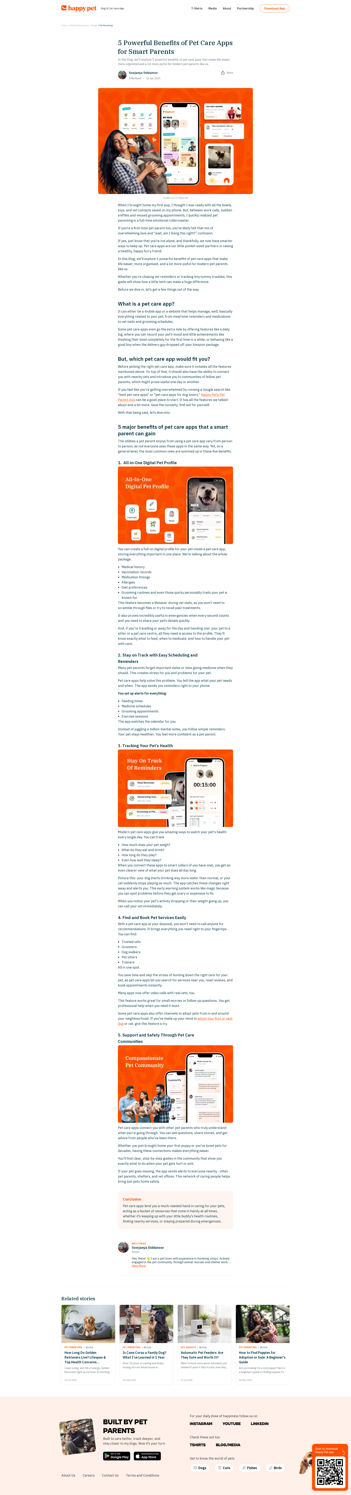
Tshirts (198, 1445)
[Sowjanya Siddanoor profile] (123, 1247)
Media (212, 8)
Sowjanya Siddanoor (143, 73)
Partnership (245, 8)
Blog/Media (228, 1445)
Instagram (201, 1424)
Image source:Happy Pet (175, 197)
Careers (89, 1475)
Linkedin (260, 1424)
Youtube (231, 1424)
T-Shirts (197, 8)
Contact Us (110, 1475)
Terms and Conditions (142, 1475)
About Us (68, 1475)
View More (139, 1266)
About (227, 8)
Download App (274, 8)
